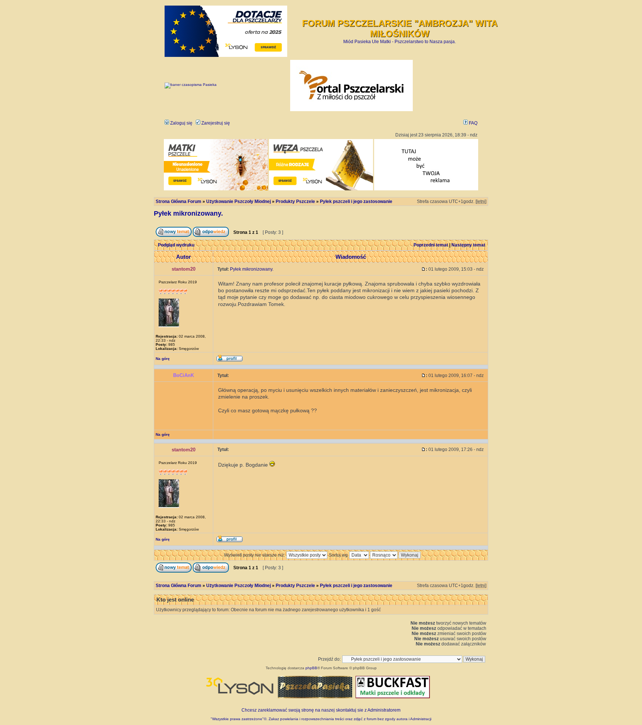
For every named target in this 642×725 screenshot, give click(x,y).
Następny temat (468, 245)
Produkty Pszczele (295, 201)
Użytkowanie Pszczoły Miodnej (238, 201)
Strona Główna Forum (178, 201)
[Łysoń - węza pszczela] (321, 189)
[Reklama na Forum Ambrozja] (426, 189)
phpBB (311, 668)
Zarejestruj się (215, 123)
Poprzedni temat (431, 245)
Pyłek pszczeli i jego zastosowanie (356, 201)
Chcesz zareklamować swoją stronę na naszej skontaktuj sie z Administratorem (321, 710)
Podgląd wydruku (176, 245)
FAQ (472, 123)
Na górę (163, 359)
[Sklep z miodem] (315, 696)
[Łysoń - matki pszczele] (216, 189)
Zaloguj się (180, 123)
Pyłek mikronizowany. (188, 213)
